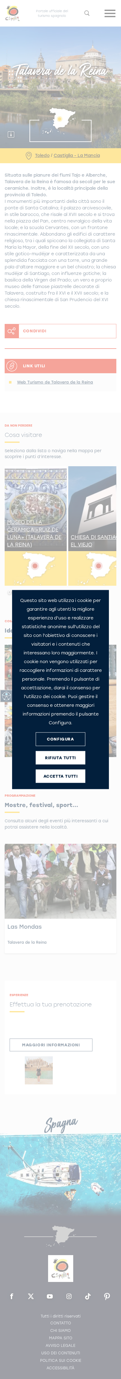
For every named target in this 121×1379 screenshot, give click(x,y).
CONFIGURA (60, 739)
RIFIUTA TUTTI (60, 758)
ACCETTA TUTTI (60, 776)
